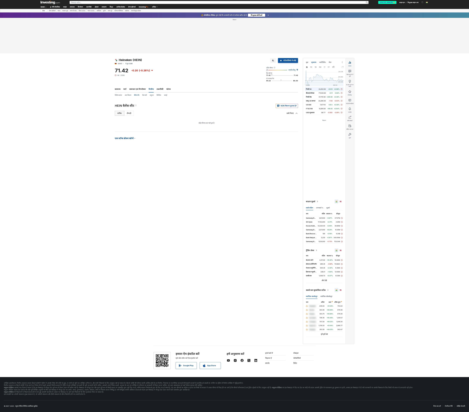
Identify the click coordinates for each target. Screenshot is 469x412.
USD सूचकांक (310, 113)
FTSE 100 (309, 109)
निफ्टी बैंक (309, 97)
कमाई (165, 95)
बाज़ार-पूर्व (65, 11)
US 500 (308, 105)
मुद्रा (307, 62)
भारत (59, 11)
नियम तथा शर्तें (437, 406)
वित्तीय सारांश (118, 95)
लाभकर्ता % (319, 208)
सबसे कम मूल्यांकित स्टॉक (316, 290)
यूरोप (104, 11)
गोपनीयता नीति (449, 406)
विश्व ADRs (82, 11)
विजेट (295, 363)
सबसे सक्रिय (309, 208)
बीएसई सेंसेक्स (310, 93)
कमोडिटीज (322, 62)
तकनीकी (160, 89)
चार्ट (124, 89)
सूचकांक (313, 62)
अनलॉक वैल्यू (291, 70)
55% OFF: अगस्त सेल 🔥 (387, 2)
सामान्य (117, 89)
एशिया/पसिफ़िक (118, 11)
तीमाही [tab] (129, 113)
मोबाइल (295, 353)
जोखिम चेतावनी (461, 406)
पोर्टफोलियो (297, 358)
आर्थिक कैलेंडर (120, 7)
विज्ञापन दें (268, 358)
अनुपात (152, 95)
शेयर (43, 11)
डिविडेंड (159, 95)
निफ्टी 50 (308, 89)
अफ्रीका (127, 11)
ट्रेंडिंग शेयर (310, 250)
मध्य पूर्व (110, 11)
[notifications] (422, 2)
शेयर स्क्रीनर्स (132, 7)
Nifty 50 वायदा (310, 101)
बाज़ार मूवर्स (310, 201)
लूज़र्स (328, 208)
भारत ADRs (91, 11)
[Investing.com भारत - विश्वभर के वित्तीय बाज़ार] (50, 2)
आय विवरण (128, 95)
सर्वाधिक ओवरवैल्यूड (326, 296)
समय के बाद (73, 11)
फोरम (168, 89)
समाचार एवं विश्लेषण (137, 89)
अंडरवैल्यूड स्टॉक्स (136, 11)
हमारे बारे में (269, 353)
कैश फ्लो (144, 95)
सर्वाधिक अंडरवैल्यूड (311, 296)
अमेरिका (99, 11)
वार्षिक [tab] (119, 113)
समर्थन (267, 363)
